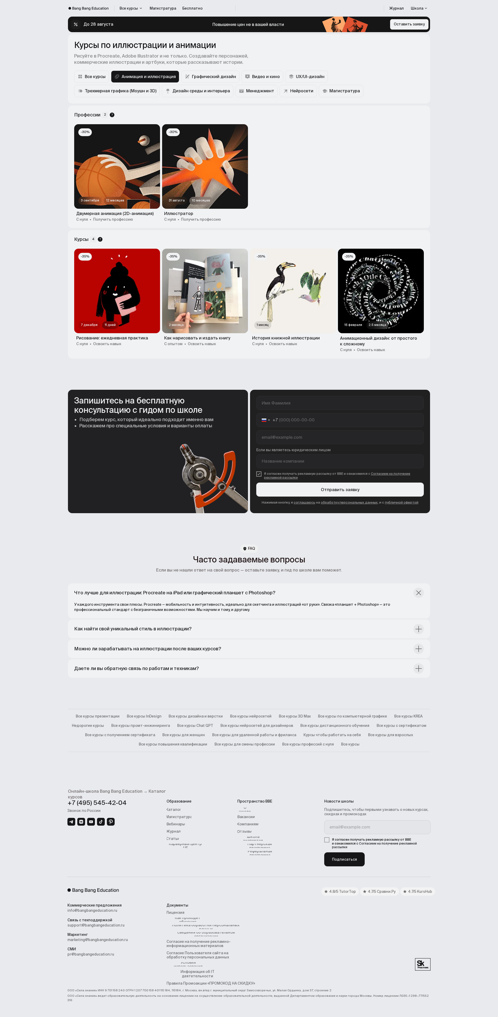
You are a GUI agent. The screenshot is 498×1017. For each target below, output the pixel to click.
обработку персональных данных (349, 502)
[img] (71, 822)
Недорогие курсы (88, 725)
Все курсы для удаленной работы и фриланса (254, 735)
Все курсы (350, 744)
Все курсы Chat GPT (195, 725)
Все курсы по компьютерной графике (352, 716)
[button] (419, 8)
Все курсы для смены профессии (245, 744)
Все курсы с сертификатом (401, 725)
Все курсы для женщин (183, 735)
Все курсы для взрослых (390, 735)
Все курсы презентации (98, 716)
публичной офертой (401, 502)
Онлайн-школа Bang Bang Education (105, 791)
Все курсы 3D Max (295, 716)
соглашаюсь (304, 502)
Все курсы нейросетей (251, 716)
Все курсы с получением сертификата (120, 735)
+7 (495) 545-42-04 (97, 802)
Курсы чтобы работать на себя (332, 735)
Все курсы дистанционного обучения (334, 725)
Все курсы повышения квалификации (173, 744)
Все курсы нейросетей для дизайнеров (256, 725)
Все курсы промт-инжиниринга (140, 725)
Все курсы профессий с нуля (308, 744)
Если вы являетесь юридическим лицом (293, 450)
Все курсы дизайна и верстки (196, 716)
